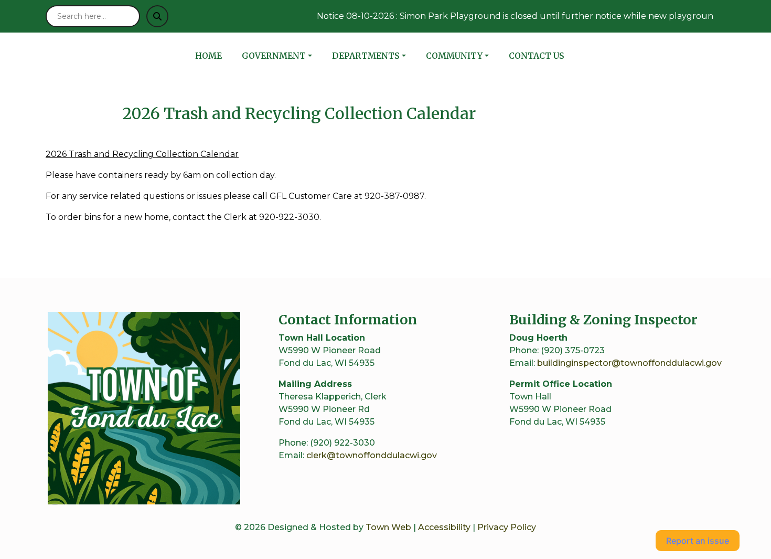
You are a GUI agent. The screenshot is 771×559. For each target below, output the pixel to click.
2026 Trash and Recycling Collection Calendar (142, 154)
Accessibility (444, 527)
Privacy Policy (506, 527)
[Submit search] (157, 16)
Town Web (388, 527)
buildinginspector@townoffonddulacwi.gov (629, 363)
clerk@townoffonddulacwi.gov (371, 455)
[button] (283, 55)
